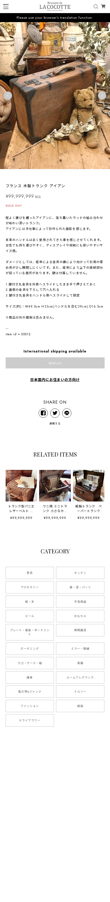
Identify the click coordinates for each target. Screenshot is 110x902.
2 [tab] (29, 174)
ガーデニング (29, 649)
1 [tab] (24, 174)
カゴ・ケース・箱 (30, 663)
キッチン (80, 573)
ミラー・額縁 (80, 649)
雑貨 (30, 677)
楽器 (80, 663)
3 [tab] (34, 174)
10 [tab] (70, 174)
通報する (55, 423)
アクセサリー (30, 587)
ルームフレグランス (80, 677)
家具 (30, 573)
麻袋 (80, 706)
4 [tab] (39, 174)
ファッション (29, 706)
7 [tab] (55, 174)
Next (102, 95)
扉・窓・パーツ (80, 587)
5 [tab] (44, 174)
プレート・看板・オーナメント (30, 632)
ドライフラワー (29, 720)
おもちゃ (80, 616)
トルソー (80, 692)
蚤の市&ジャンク (29, 692)
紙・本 (29, 602)
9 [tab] (65, 174)
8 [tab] (60, 174)
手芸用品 (80, 602)
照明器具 (80, 630)
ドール (29, 616)
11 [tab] (75, 174)
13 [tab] (85, 174)
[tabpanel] (55, 95)
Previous (8, 95)
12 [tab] (80, 174)
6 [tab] (50, 174)
